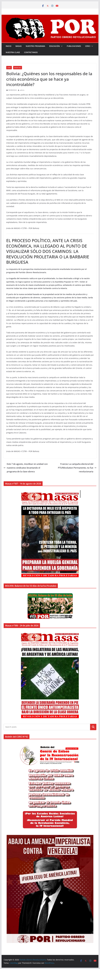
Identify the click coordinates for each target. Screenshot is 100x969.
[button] (61, 46)
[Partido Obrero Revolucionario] (50, 16)
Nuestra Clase (13, 52)
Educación (54, 46)
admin (22, 90)
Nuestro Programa (35, 46)
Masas (18, 46)
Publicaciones (74, 46)
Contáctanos (31, 52)
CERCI (87, 46)
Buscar (93, 726)
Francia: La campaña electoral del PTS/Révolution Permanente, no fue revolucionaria (75, 468)
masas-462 (17, 68)
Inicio (8, 46)
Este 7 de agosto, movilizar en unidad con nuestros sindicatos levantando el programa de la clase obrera (27, 468)
